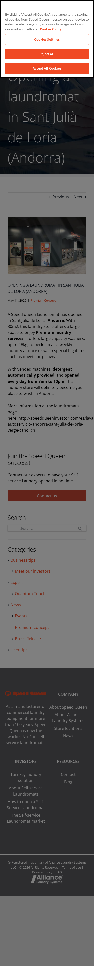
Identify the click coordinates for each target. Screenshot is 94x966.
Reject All (47, 54)
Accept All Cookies (47, 68)
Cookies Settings (47, 39)
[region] (47, 39)
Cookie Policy (50, 29)
